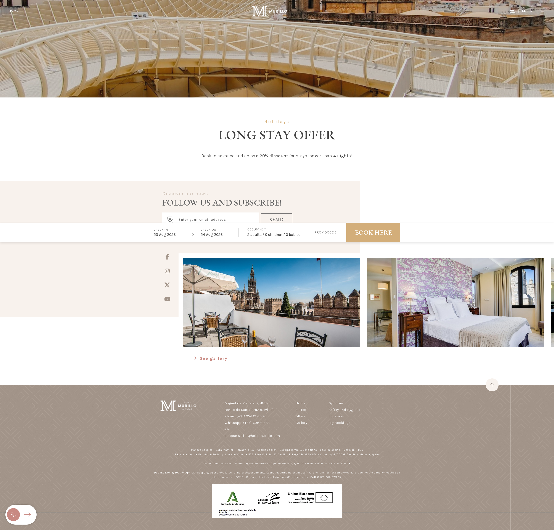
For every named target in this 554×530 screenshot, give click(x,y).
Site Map (349, 449)
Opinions (336, 403)
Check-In (161, 230)
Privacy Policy (245, 449)
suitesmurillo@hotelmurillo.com (252, 436)
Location (336, 416)
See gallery (212, 358)
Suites (301, 410)
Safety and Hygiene (344, 410)
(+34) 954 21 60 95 (252, 416)
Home (14, 11)
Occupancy (256, 229)
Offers (301, 416)
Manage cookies (202, 449)
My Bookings (339, 423)
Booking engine (330, 449)
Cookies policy (266, 449)
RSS (360, 449)
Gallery (301, 423)
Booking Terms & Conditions (298, 449)
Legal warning (225, 449)
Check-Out (209, 230)
